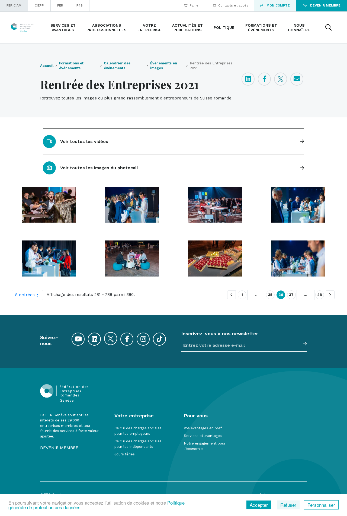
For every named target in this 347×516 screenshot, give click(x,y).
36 (281, 295)
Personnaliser (321, 504)
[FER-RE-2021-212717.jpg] (298, 204)
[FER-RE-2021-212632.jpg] (215, 204)
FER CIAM (14, 5)
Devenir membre (325, 5)
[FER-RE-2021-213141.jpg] (132, 258)
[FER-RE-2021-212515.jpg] (132, 204)
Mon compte (278, 5)
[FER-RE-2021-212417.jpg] (49, 204)
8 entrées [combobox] (25, 294)
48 (319, 295)
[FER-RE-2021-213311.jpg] (298, 258)
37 (291, 295)
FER (60, 5)
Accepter (259, 504)
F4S (79, 5)
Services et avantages (203, 436)
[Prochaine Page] (330, 294)
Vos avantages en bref (203, 428)
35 (270, 295)
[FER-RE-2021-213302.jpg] (215, 258)
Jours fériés (124, 454)
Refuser (288, 504)
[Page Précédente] (231, 294)
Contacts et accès (233, 5)
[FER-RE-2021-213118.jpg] (49, 258)
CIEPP (39, 5)
